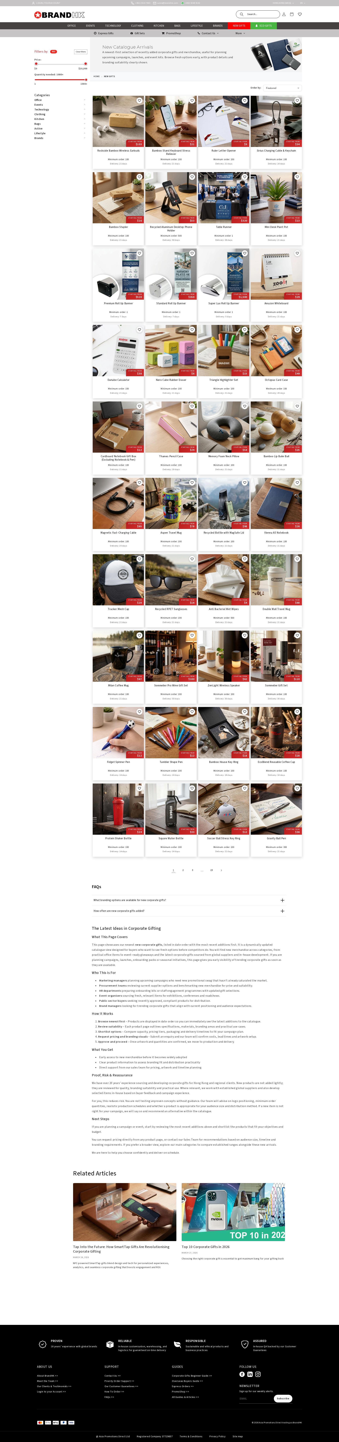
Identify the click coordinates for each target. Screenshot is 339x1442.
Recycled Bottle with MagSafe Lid (224, 533)
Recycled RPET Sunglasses (171, 609)
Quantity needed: (48, 74)
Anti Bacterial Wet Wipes (224, 609)
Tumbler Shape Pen (171, 762)
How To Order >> (114, 1391)
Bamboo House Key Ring (224, 762)
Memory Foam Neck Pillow (223, 456)
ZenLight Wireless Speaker (224, 685)
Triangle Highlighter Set (223, 380)
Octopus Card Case (276, 380)
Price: (37, 60)
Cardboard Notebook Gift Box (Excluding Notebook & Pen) (118, 458)
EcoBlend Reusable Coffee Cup (276, 762)
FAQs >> (109, 1397)
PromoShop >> (180, 1391)
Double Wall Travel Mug (276, 609)
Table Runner (224, 227)
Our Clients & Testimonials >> (54, 1386)
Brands (38, 138)
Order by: (256, 88)
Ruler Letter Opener (224, 151)
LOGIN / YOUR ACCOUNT (48, 3)
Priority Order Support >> (119, 1381)
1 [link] (173, 870)
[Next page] (221, 870)
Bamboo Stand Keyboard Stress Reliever (171, 152)
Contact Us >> (113, 1375)
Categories (42, 95)
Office (38, 100)
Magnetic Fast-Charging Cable (118, 533)
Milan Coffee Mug (118, 685)
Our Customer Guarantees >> (121, 1386)
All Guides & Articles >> (185, 1397)
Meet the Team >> (47, 1381)
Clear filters (81, 51)
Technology (41, 109)
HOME (97, 76)
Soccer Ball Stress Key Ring (223, 838)
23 (211, 870)
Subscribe (283, 1398)
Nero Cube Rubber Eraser (171, 380)
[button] (258, 14)
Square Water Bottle (171, 838)
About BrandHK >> (47, 1375)
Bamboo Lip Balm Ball (276, 456)
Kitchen (39, 119)
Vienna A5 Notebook (276, 533)
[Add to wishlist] (139, 101)
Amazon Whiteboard (276, 303)
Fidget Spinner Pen (118, 762)
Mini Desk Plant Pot (276, 227)
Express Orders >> (183, 1386)
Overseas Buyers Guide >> (187, 1381)
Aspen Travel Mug (171, 533)
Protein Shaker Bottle (118, 838)
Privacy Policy (217, 1436)
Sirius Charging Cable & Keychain (276, 151)
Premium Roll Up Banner (118, 303)
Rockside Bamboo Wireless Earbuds (118, 151)
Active (38, 129)
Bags (37, 124)
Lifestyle (39, 133)
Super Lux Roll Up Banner (224, 303)
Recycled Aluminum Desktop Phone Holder (171, 228)
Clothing (40, 114)
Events (38, 105)
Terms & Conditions (191, 1436)
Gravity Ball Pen (276, 838)
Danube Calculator (119, 380)
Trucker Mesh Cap (118, 609)
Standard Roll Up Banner (171, 303)
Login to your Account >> (51, 1391)
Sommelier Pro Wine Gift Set (171, 685)
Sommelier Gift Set (276, 685)
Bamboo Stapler (118, 227)
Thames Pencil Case (171, 456)
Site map (238, 1436)
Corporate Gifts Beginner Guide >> (192, 1375)
